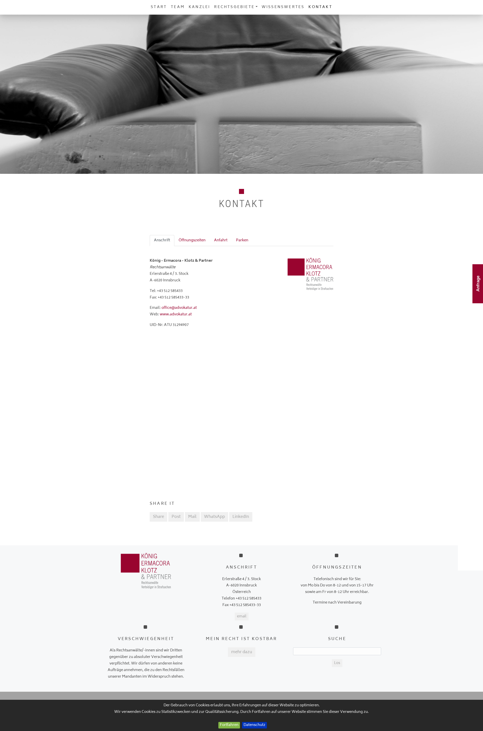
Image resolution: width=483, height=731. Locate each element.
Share (158, 516)
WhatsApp (214, 516)
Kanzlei (199, 7)
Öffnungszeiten (192, 240)
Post (176, 516)
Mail (192, 516)
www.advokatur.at (176, 314)
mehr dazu (241, 652)
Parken (242, 240)
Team (178, 7)
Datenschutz (254, 725)
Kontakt (320, 7)
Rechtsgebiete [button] (234, 7)
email (241, 616)
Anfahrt (220, 240)
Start (159, 7)
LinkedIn (240, 516)
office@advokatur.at (179, 308)
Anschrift (162, 240)
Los (337, 663)
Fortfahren (229, 725)
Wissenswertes (283, 7)
